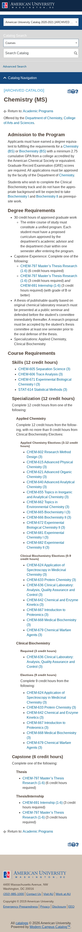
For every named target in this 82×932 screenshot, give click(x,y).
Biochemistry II (47, 196)
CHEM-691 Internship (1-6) (40, 285)
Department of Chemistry (43, 118)
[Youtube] (35, 864)
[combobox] (41, 22)
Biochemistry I (18, 196)
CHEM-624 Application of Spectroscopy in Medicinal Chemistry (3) (46, 570)
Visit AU (48, 894)
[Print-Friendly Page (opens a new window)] (72, 91)
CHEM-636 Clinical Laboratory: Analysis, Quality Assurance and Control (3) (51, 590)
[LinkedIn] (47, 864)
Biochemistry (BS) (32, 151)
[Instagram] (60, 864)
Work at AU (63, 894)
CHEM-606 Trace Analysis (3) (40, 374)
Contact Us (33, 894)
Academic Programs (38, 111)
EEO (71, 906)
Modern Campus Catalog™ (50, 927)
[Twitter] (22, 864)
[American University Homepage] (34, 5)
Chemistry (66, 175)
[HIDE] (73, 5)
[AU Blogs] (73, 864)
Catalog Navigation (22, 78)
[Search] (76, 53)
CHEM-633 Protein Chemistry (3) (51, 580)
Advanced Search (14, 66)
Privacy (45, 906)
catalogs (22, 923)
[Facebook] (10, 864)
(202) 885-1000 (13, 894)
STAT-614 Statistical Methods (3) (42, 389)
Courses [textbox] (10, 43)
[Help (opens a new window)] (76, 91)
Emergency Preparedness (20, 906)
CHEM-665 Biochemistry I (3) (48, 512)
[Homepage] (41, 874)
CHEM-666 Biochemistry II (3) (49, 517)
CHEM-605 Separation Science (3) (44, 369)
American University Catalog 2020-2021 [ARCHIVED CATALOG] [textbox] (39, 22)
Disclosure (59, 906)
